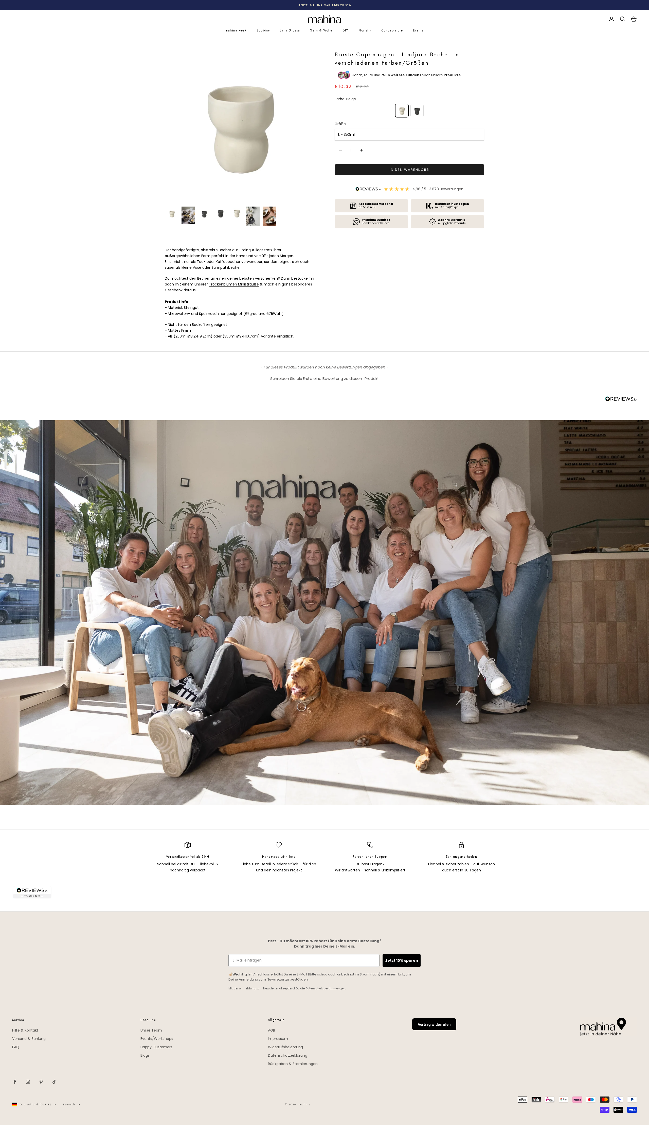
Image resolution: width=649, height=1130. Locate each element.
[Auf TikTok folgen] (54, 1081)
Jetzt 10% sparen (401, 960)
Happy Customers (156, 1047)
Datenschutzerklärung (287, 1055)
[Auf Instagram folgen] (27, 1081)
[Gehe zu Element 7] (269, 216)
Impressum (278, 1038)
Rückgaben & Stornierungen (293, 1063)
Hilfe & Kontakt (25, 1030)
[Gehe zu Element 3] (204, 213)
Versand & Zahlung (29, 1038)
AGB (271, 1030)
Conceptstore (392, 30)
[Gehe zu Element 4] (220, 213)
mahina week (235, 30)
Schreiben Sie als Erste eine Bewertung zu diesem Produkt (324, 378)
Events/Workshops (156, 1038)
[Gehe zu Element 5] (237, 213)
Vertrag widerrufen (434, 1024)
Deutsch (69, 1104)
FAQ (15, 1047)
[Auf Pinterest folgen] (41, 1081)
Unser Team (151, 1030)
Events (418, 30)
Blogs (145, 1055)
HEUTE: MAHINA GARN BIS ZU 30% (324, 5)
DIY (345, 30)
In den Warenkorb (409, 169)
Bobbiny (263, 30)
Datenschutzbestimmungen (325, 988)
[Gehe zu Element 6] (253, 216)
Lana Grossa (290, 30)
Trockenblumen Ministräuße (234, 284)
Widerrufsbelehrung (285, 1047)
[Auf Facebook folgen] (14, 1081)
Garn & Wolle (321, 30)
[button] (324, 378)
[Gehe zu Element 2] (188, 215)
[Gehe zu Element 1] (172, 213)
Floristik (364, 30)
